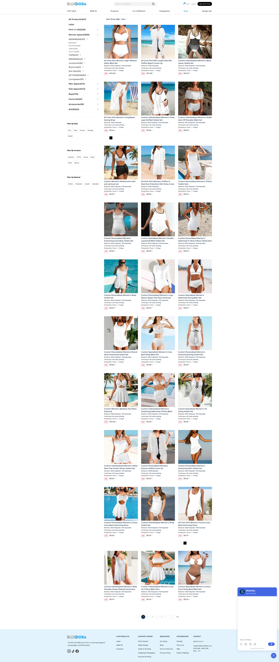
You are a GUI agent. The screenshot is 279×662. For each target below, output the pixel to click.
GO (177, 617)
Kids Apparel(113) (77, 89)
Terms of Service (166, 649)
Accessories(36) (76, 104)
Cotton (70, 184)
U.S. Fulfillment (138, 11)
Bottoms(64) (75, 67)
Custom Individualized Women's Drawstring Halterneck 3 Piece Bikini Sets (156, 411)
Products (119, 649)
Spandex (95, 184)
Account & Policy (144, 657)
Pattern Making (183, 653)
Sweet (70, 136)
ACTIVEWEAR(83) (77, 75)
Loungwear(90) (76, 79)
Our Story (163, 641)
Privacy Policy (165, 653)
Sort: (115, 19)
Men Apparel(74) (77, 84)
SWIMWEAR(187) (77, 39)
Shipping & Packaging (146, 653)
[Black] (110, 137)
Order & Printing (144, 649)
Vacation (71, 157)
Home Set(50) (75, 99)
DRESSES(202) (76, 59)
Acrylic (87, 184)
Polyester (79, 184)
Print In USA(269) (77, 29)
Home (86, 157)
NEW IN (93, 11)
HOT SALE (71, 11)
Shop (186, 11)
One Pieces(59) (74, 46)
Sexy (75, 130)
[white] (107, 137)
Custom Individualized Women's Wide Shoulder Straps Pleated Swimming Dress (120, 589)
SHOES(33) (74, 109)
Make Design (143, 645)
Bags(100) (73, 94)
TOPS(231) (73, 55)
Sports (76, 163)
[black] (185, 543)
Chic (69, 130)
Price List (180, 645)
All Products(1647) (77, 19)
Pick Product (143, 641)
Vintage (90, 130)
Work (92, 157)
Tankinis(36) (73, 49)
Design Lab (207, 11)
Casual (82, 130)
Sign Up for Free (204, 4)
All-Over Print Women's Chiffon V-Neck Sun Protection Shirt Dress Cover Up (157, 184)
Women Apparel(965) (79, 35)
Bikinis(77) (73, 43)
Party (70, 163)
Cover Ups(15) (74, 52)
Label (71, 24)
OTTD (79, 157)
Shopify (179, 641)
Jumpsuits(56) (76, 63)
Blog (161, 645)
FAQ (178, 649)
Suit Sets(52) (75, 71)
